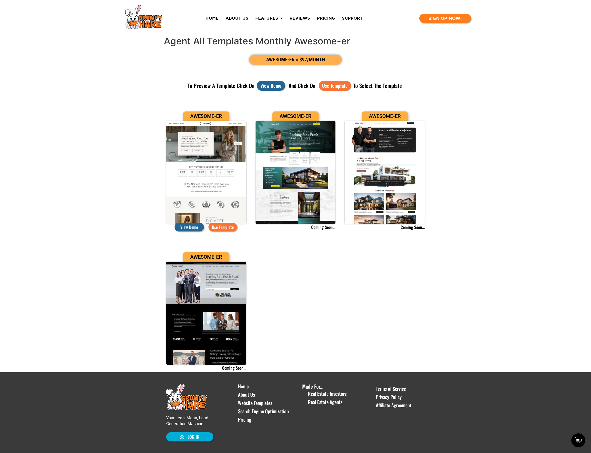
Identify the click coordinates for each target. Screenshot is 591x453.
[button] (222, 227)
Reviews (299, 18)
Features (266, 18)
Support (352, 18)
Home (212, 18)
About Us (237, 18)
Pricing (326, 18)
